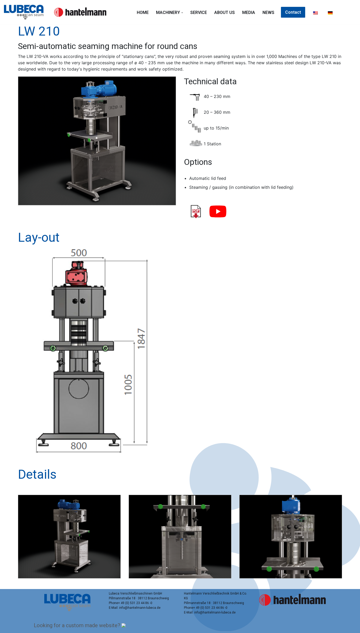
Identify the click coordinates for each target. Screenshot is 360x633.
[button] (182, 12)
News (268, 12)
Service (198, 12)
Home (143, 12)
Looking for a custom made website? (77, 625)
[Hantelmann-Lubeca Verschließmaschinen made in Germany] (25, 12)
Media (248, 12)
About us (224, 12)
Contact (293, 12)
